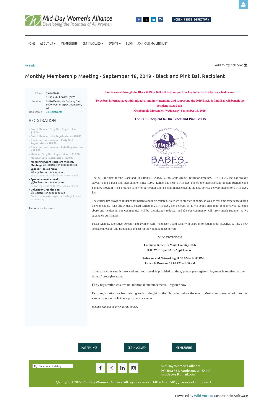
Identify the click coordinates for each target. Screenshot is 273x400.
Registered (35, 111)
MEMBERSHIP (184, 347)
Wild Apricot (203, 395)
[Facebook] (139, 19)
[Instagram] (160, 19)
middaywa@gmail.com (178, 374)
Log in (243, 4)
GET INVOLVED (136, 347)
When (38, 93)
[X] (146, 19)
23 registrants (54, 111)
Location (37, 101)
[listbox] (231, 65)
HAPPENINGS (89, 347)
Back (32, 65)
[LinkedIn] (153, 19)
